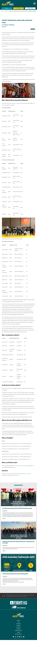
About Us (18, 620)
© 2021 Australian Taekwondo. (18, 638)
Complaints (18, 625)
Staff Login (18, 623)
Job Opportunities (18, 634)
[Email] (34, 29)
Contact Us (18, 628)
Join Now (6, 8)
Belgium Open (25, 473)
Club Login (18, 8)
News (18, 622)
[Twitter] (31, 29)
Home (2, 11)
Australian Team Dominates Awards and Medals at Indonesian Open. (17, 508)
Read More (4, 518)
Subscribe (18, 627)
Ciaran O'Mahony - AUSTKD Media (8, 24)
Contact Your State (18, 630)
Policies (18, 632)
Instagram (22, 465)
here (15, 103)
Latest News (6, 11)
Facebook (16, 465)
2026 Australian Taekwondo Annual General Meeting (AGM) (15, 573)
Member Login (30, 8)
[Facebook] (32, 29)
